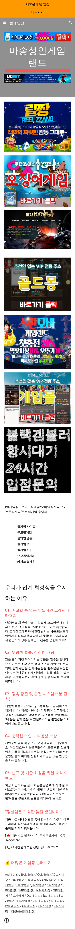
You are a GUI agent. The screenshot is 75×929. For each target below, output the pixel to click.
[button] (4, 23)
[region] (37, 9)
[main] (37, 57)
